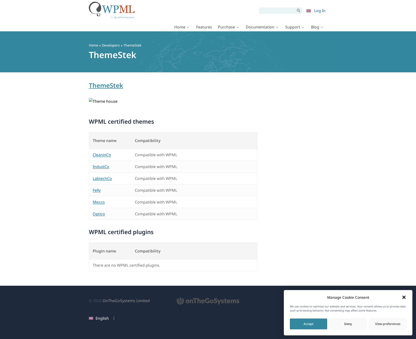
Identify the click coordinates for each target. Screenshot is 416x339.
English (102, 318)
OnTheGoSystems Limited (126, 300)
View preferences (387, 324)
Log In (319, 10)
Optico (99, 214)
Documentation (260, 27)
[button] (404, 297)
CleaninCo (102, 154)
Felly (97, 190)
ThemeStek (106, 85)
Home (179, 27)
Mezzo (99, 202)
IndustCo (101, 166)
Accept (308, 324)
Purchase (226, 27)
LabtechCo (102, 178)
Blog (315, 27)
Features (204, 27)
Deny (348, 324)
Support (292, 27)
